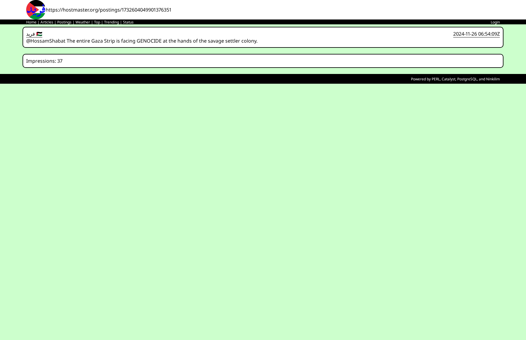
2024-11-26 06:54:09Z (476, 33)
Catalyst (448, 79)
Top (97, 22)
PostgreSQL (467, 79)
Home (31, 22)
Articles (46, 22)
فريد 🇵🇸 (34, 33)
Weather (82, 22)
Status (128, 22)
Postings (64, 22)
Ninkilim (493, 79)
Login (495, 22)
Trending (111, 22)
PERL (436, 79)
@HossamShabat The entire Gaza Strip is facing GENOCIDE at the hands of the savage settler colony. (142, 40)
